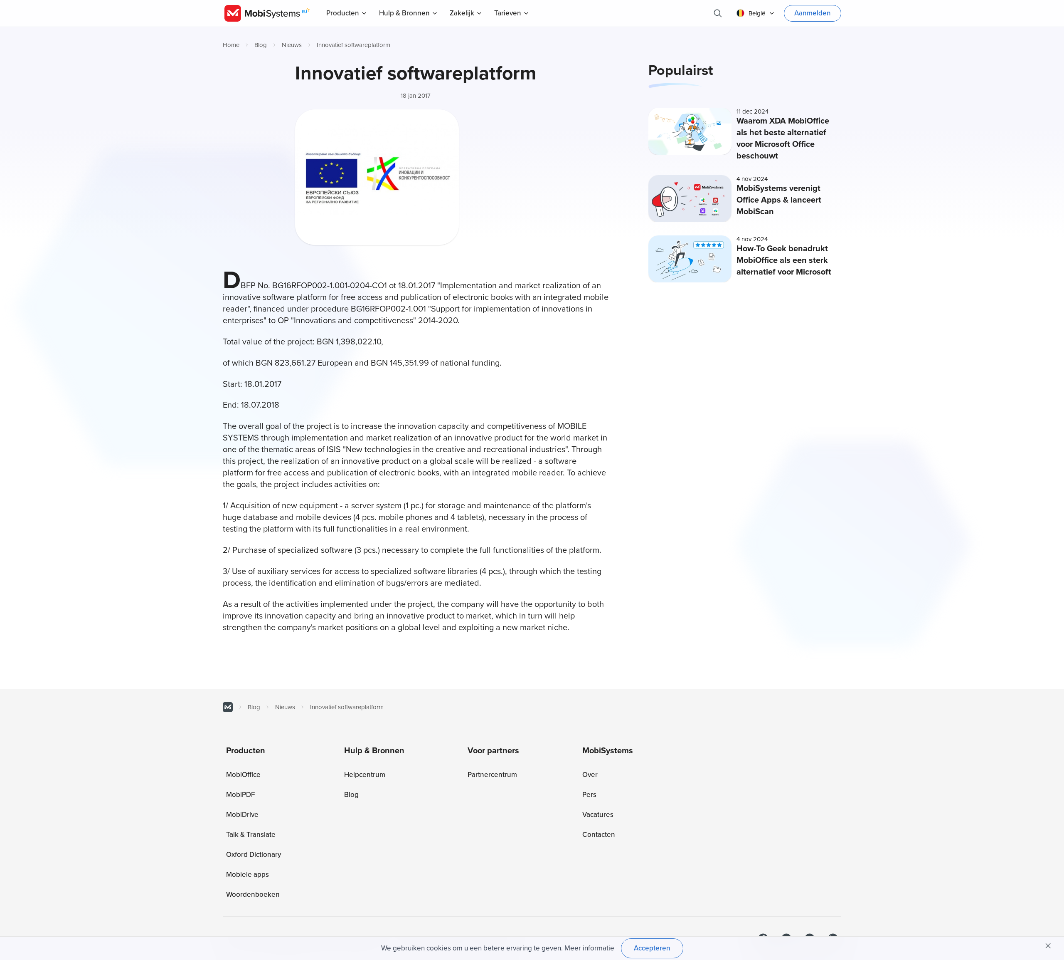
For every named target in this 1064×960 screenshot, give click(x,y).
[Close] (1048, 946)
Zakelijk (462, 13)
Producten (342, 13)
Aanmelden (812, 13)
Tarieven (507, 13)
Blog (260, 45)
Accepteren (652, 948)
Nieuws (292, 45)
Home (231, 45)
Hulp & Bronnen (404, 13)
